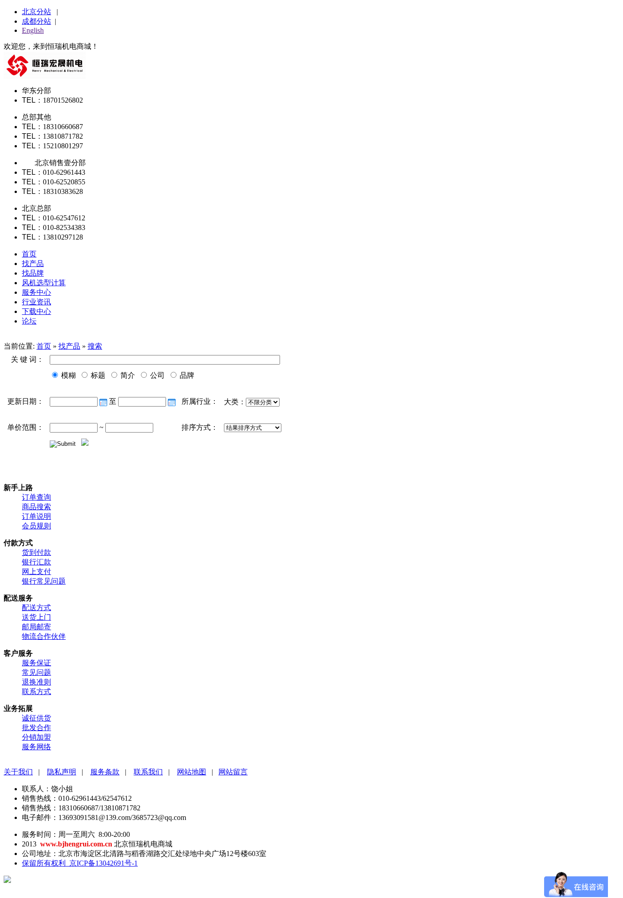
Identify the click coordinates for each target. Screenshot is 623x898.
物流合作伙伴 (44, 636)
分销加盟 (36, 737)
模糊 (67, 375)
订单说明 (36, 516)
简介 (127, 375)
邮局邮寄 (36, 627)
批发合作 (36, 727)
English (33, 30)
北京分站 (36, 12)
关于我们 (18, 772)
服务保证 (36, 663)
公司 (156, 375)
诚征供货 (36, 718)
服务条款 (104, 772)
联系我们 (148, 772)
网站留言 (233, 772)
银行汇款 (36, 562)
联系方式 (36, 691)
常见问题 (36, 672)
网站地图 (191, 772)
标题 (97, 375)
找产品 (69, 346)
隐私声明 (61, 772)
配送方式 (36, 607)
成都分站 (36, 21)
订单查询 (36, 497)
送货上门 (36, 617)
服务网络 (36, 747)
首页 (43, 346)
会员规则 (36, 526)
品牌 (186, 375)
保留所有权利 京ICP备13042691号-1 (80, 863)
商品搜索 (36, 507)
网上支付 (36, 571)
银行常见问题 (44, 581)
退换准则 (36, 682)
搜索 (95, 346)
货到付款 (36, 552)
